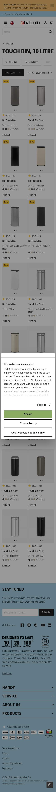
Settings (41, 404)
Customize (26, 423)
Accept (28, 414)
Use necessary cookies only (28, 432)
